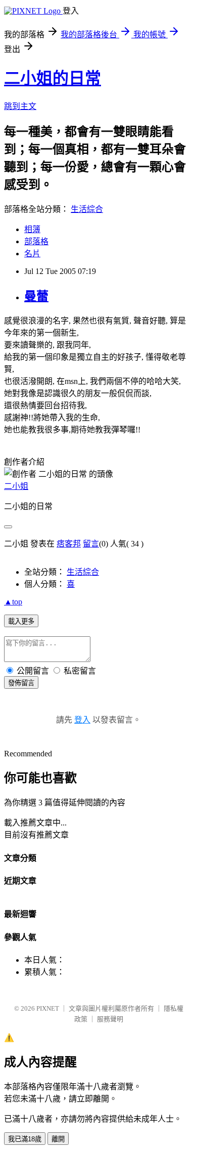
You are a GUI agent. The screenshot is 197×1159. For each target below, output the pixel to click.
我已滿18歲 (24, 1139)
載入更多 (21, 621)
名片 (32, 253)
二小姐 (16, 486)
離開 (58, 1139)
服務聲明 (110, 1019)
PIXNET (47, 1008)
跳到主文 (20, 106)
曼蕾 (36, 296)
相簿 (32, 229)
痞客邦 (69, 543)
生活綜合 (87, 209)
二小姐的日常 (52, 78)
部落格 (36, 241)
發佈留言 (21, 683)
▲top (13, 601)
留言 (91, 543)
